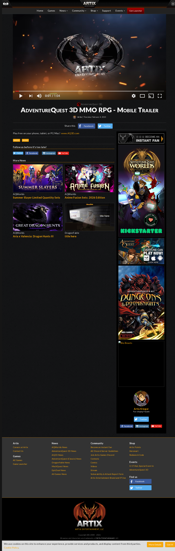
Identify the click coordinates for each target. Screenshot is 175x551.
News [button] (62, 10)
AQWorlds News (59, 447)
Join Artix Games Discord (102, 455)
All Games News (59, 474)
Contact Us (18, 451)
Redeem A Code (136, 455)
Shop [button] (94, 10)
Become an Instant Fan (101, 447)
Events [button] (119, 10)
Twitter (107, 126)
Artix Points (135, 447)
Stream (94, 470)
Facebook (89, 126)
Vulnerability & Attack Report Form (107, 474)
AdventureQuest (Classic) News (66, 459)
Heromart (134, 451)
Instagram (50, 153)
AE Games (17, 460)
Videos (94, 466)
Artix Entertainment (105, 538)
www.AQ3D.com (70, 133)
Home (40, 10)
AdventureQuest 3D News (64, 451)
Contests (95, 459)
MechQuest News (60, 466)
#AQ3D (16, 140)
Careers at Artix (20, 447)
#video (25, 140)
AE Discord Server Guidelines (104, 451)
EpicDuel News (59, 470)
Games (51, 10)
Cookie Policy (11, 547)
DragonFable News (61, 462)
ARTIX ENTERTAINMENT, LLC (89, 529)
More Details (155, 544)
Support (106, 10)
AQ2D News (57, 455)
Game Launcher (20, 464)
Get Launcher (135, 10)
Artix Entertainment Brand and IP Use (108, 478)
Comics (94, 462)
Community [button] (78, 10)
